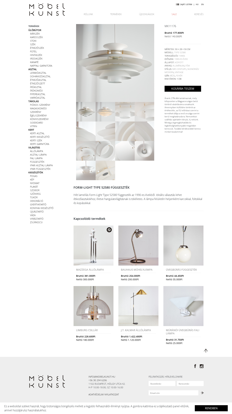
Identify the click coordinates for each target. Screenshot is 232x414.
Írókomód (36, 90)
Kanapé (34, 62)
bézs (172, 75)
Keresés (199, 14)
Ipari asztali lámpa (41, 165)
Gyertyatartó (38, 204)
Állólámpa (36, 151)
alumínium (178, 65)
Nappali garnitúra (41, 65)
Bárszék (35, 33)
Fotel (33, 51)
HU (197, 4)
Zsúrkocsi (36, 222)
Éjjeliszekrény (38, 115)
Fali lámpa (36, 158)
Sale (174, 14)
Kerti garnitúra (39, 144)
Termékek (116, 14)
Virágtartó (36, 218)
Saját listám (186, 4)
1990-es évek (181, 58)
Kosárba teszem (182, 88)
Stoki (33, 40)
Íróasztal (36, 87)
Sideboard (36, 122)
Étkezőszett (37, 83)
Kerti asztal (37, 133)
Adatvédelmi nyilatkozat (103, 394)
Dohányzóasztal (40, 76)
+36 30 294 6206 (97, 380)
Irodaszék (36, 58)
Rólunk (88, 14)
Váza (32, 215)
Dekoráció (36, 201)
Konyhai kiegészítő (41, 208)
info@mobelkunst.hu (101, 376)
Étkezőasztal (38, 80)
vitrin (33, 126)
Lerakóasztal (38, 72)
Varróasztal (37, 97)
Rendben (211, 408)
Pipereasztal (37, 94)
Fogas (34, 176)
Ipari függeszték (40, 168)
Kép (32, 179)
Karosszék (36, 37)
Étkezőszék (37, 47)
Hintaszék (36, 55)
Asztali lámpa (38, 154)
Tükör (34, 197)
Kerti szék (36, 140)
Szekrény (35, 112)
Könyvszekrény (39, 119)
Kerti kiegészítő (40, 136)
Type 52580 (180, 52)
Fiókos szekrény (40, 104)
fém (187, 65)
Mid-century (179, 68)
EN (202, 4)
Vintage (179, 72)
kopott (179, 62)
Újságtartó (37, 211)
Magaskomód (38, 108)
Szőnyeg (35, 193)
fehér (179, 75)
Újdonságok (146, 14)
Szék (32, 44)
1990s (182, 55)
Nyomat (34, 183)
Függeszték (37, 161)
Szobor (34, 190)
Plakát (34, 186)
